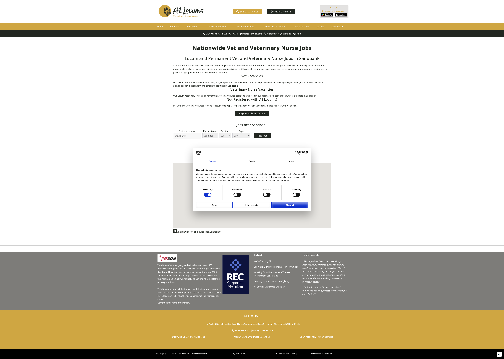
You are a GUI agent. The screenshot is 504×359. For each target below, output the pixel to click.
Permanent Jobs (245, 26)
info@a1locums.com (252, 33)
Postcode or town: (187, 131)
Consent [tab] (213, 161)
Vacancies (192, 26)
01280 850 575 (212, 33)
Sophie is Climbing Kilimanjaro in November (276, 266)
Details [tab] (252, 161)
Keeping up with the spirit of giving (271, 281)
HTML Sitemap (278, 353)
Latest (320, 26)
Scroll (499, 354)
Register (174, 26)
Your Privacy (241, 353)
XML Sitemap (292, 353)
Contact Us (337, 26)
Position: (225, 131)
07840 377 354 (230, 33)
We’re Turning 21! (262, 261)
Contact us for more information (173, 302)
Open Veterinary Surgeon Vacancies (252, 336)
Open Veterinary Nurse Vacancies (316, 336)
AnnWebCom (326, 353)
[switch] (237, 195)
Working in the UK (275, 26)
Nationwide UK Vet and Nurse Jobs (187, 336)
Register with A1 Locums (252, 113)
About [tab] (291, 161)
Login (335, 7)
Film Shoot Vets (218, 26)
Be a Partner (302, 26)
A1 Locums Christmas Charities (269, 286)
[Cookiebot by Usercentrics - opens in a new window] (296, 153)
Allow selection (252, 205)
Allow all (290, 205)
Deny (214, 205)
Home (160, 26)
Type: (241, 131)
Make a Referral (282, 11)
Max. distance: (210, 131)
